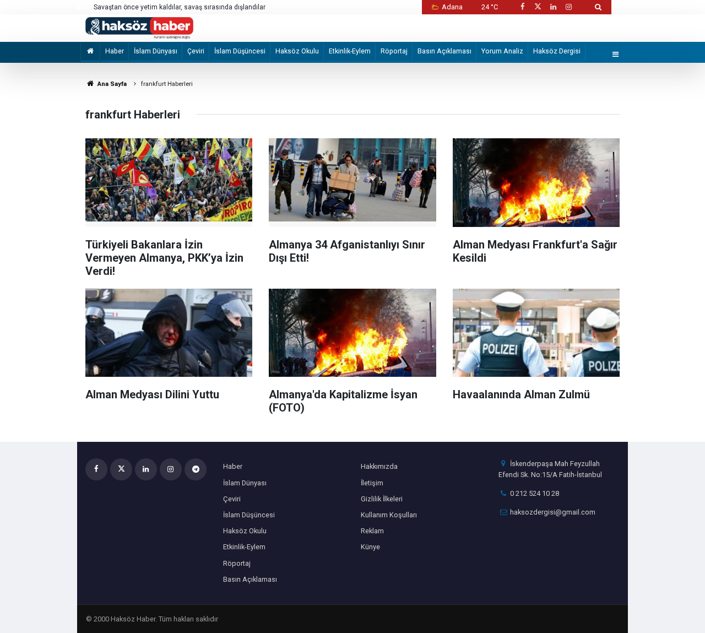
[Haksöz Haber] (139, 27)
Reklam (372, 531)
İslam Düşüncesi (239, 51)
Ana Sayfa (111, 84)
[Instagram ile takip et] (569, 7)
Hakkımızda (379, 466)
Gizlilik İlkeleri (382, 499)
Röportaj (394, 51)
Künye (370, 547)
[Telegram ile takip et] (196, 469)
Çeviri (195, 51)
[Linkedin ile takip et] (553, 7)
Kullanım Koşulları (389, 515)
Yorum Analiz (502, 51)
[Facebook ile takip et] (522, 7)
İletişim (372, 483)
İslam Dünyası (155, 51)
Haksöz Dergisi (557, 51)
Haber (114, 51)
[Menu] (615, 55)
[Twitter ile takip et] (537, 7)
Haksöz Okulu (297, 51)
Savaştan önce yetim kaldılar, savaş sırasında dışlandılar (179, 7)
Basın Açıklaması (444, 51)
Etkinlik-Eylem (350, 51)
